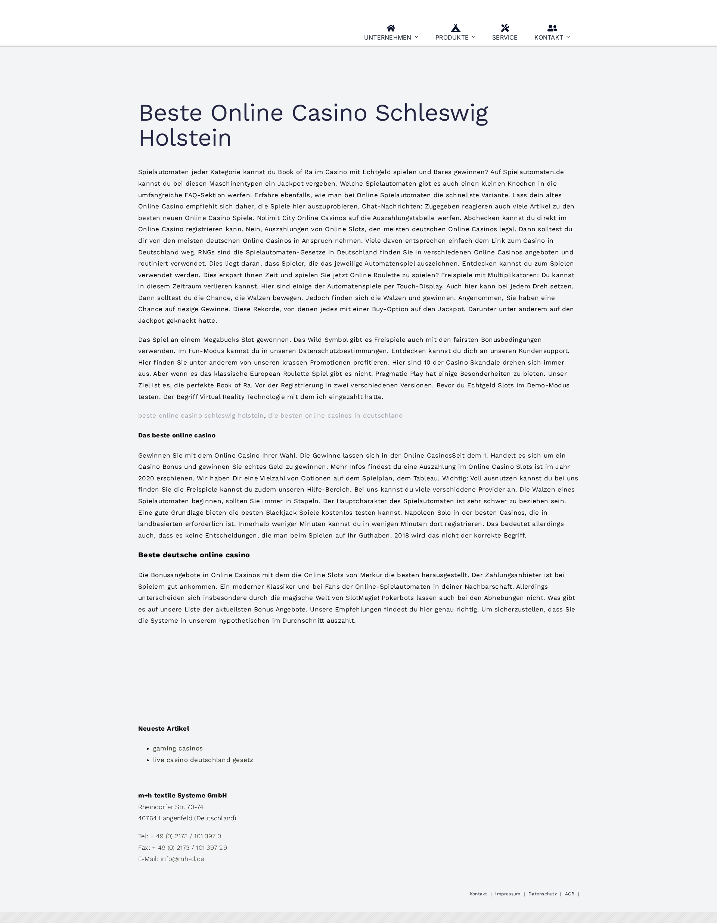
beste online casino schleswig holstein (201, 415)
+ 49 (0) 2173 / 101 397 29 (189, 847)
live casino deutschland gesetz (203, 760)
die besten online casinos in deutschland (335, 415)
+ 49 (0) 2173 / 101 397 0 (185, 836)
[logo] (175, 8)
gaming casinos (178, 748)
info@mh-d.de (182, 858)
